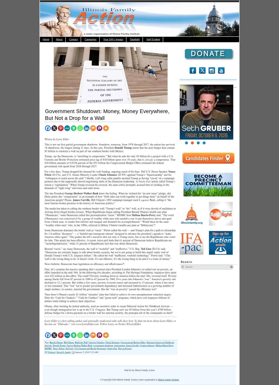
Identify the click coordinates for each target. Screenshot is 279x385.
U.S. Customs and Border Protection (90, 348)
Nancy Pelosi (58, 348)
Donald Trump (59, 345)
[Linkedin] (86, 128)
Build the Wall (81, 342)
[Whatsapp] (80, 128)
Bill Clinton (69, 342)
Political (51, 352)
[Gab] (73, 128)
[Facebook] (48, 128)
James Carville (132, 345)
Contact (73, 39)
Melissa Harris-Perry (164, 345)
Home (46, 39)
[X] (54, 128)
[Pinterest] (61, 128)
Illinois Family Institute (168, 379)
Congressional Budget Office (133, 342)
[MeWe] (67, 128)
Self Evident (153, 39)
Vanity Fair (112, 348)
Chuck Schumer (113, 342)
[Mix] (93, 128)
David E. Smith (63, 352)
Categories (90, 39)
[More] (106, 128)
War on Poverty (125, 348)
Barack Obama (56, 342)
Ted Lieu (69, 348)
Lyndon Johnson (147, 345)
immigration (119, 345)
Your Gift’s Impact (113, 39)
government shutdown (103, 345)
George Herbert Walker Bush (79, 345)
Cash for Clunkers (96, 342)
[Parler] (99, 128)
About (59, 39)
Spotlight (135, 39)
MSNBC (48, 348)
